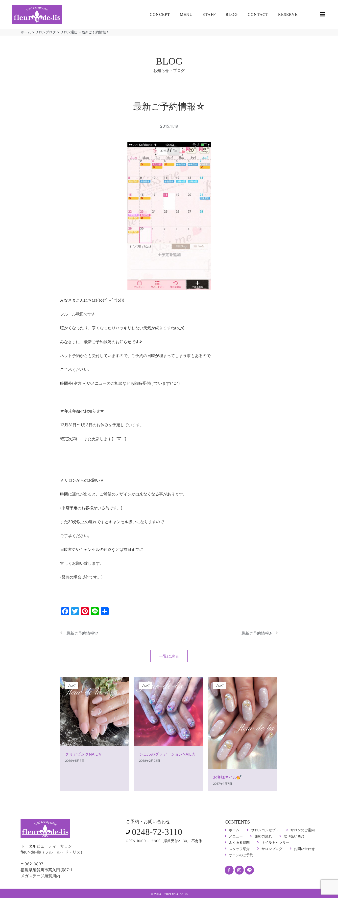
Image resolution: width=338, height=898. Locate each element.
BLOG (232, 14)
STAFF (209, 14)
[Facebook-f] (229, 870)
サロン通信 (68, 32)
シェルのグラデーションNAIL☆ (167, 754)
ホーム (26, 32)
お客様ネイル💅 (227, 777)
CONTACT (258, 14)
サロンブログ (45, 32)
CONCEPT (160, 14)
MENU (186, 14)
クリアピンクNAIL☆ (83, 754)
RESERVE (288, 14)
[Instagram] (239, 870)
